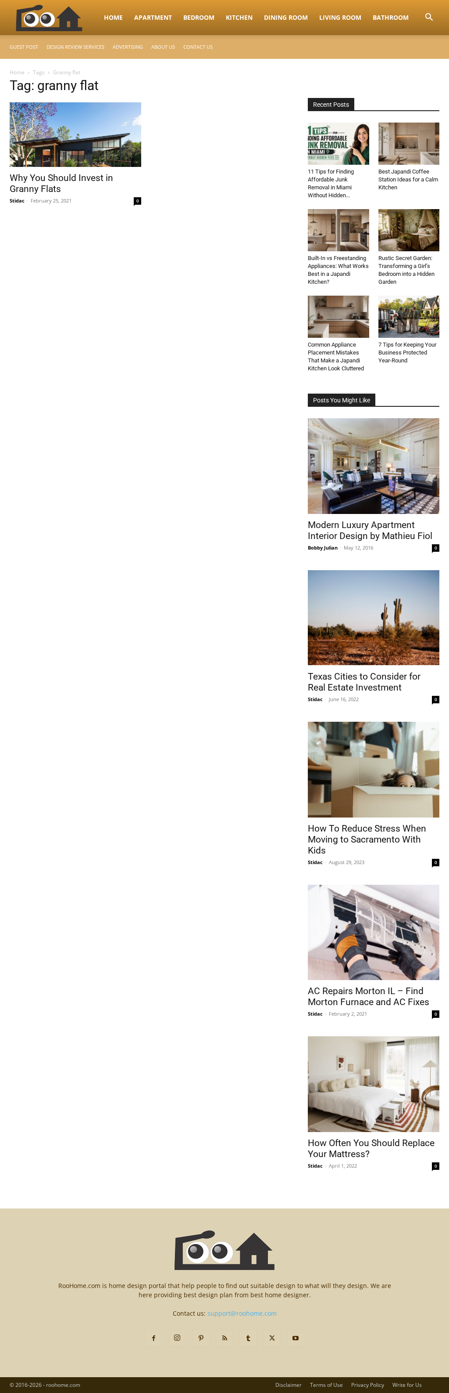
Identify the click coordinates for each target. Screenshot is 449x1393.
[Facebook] (153, 1338)
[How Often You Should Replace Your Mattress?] (373, 1084)
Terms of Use (326, 1385)
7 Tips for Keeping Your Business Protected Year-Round (407, 352)
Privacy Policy (367, 1385)
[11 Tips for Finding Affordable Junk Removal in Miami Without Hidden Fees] (338, 144)
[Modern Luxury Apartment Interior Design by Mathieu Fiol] (373, 466)
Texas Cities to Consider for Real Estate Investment (364, 682)
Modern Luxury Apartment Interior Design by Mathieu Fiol (370, 530)
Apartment (153, 17)
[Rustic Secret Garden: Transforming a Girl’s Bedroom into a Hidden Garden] (409, 230)
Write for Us (407, 1385)
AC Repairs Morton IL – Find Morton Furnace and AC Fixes (368, 996)
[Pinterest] (201, 1338)
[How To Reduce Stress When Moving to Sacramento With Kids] (373, 770)
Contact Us (198, 46)
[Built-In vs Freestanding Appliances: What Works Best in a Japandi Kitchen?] (338, 230)
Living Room (340, 17)
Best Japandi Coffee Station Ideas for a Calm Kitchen (408, 179)
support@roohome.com (242, 1313)
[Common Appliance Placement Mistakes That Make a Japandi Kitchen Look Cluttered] (338, 317)
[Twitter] (272, 1338)
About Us (163, 46)
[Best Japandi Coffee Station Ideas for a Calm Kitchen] (409, 144)
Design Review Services (75, 46)
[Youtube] (295, 1338)
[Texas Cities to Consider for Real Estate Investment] (373, 618)
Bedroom (198, 17)
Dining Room (286, 17)
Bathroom (391, 17)
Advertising (128, 46)
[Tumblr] (248, 1338)
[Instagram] (177, 1338)
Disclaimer (288, 1385)
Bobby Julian (323, 547)
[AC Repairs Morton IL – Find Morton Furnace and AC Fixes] (373, 933)
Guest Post (24, 46)
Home (113, 17)
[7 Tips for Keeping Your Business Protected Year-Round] (409, 317)
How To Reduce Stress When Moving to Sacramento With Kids (367, 839)
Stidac (17, 200)
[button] (428, 18)
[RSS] (224, 1338)
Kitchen (239, 17)
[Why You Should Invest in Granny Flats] (75, 134)
